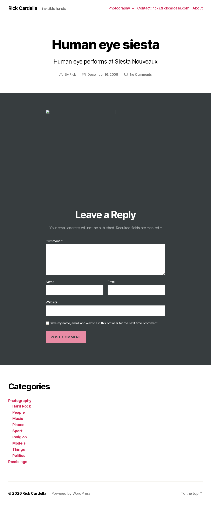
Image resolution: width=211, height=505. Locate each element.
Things (18, 449)
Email (111, 282)
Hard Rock (21, 406)
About (197, 8)
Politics (18, 455)
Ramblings (17, 462)
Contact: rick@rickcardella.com (163, 8)
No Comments (141, 74)
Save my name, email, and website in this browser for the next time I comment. (104, 323)
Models (18, 443)
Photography (119, 8)
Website (51, 302)
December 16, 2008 (103, 74)
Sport (17, 431)
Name (50, 282)
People (18, 412)
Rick (72, 74)
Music (17, 418)
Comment (54, 241)
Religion (19, 437)
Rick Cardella (22, 8)
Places (18, 425)
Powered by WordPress (71, 493)
